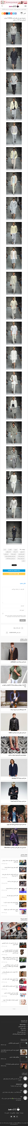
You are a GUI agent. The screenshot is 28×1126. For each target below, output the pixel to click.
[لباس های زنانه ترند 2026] (22, 883)
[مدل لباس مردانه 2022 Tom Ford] (14, 791)
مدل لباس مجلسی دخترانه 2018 (12, 1064)
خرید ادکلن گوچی (22, 1026)
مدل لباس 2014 (21, 556)
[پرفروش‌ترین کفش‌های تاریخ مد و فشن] (14, 744)
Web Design (23, 1025)
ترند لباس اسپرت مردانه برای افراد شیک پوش (16, 824)
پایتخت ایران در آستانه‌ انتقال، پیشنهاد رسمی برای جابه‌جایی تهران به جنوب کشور (10, 959)
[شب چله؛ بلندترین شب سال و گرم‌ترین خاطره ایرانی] (22, 945)
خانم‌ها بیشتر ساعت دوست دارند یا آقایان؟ (11, 903)
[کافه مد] (14, 1109)
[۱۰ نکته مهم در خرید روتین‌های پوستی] (22, 974)
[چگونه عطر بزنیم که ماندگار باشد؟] (22, 869)
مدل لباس (6, 554)
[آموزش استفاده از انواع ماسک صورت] (22, 1002)
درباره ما (21, 1113)
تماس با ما (7, 1113)
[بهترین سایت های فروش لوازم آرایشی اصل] (14, 930)
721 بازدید (17, 937)
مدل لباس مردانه (21, 558)
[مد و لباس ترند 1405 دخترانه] (22, 890)
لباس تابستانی (21, 554)
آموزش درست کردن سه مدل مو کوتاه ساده (10, 1050)
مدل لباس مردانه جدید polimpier (18, 662)
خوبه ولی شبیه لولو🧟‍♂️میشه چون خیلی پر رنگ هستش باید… (11, 1099)
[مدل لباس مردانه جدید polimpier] (14, 651)
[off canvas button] (25, 6)
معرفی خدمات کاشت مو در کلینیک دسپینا (11, 910)
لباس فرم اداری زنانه (21, 1032)
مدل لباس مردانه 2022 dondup (19, 778)
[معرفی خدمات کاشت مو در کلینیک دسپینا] (22, 911)
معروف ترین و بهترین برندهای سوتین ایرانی (10, 986)
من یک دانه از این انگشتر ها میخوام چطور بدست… (12, 1079)
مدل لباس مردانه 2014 (10, 558)
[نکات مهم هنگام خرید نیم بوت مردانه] (14, 699)
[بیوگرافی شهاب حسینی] (23, 1059)
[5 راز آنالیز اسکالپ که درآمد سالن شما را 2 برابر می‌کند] (22, 876)
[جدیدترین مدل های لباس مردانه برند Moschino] (14, 837)
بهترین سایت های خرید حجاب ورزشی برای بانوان (10, 861)
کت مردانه (15, 552)
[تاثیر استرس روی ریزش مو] (22, 897)
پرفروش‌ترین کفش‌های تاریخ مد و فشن (17, 755)
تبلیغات (17, 1113)
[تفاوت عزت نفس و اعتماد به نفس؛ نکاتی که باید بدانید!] (22, 995)
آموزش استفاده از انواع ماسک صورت (10, 1000)
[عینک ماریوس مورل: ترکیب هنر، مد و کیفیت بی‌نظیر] (22, 981)
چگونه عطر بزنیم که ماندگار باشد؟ (11, 867)
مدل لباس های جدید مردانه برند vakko (17, 733)
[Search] (2, 6)
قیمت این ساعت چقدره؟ (16, 1086)
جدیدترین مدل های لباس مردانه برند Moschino (15, 847)
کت (5, 549)
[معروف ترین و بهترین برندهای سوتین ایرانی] (22, 988)
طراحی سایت (23, 1028)
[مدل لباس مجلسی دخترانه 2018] (23, 1066)
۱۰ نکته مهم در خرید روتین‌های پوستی (10, 972)
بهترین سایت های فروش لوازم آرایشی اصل (15, 935)
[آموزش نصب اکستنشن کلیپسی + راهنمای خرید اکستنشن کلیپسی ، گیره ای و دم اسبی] (22, 952)
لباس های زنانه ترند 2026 (13, 881)
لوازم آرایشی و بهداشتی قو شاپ (19, 1034)
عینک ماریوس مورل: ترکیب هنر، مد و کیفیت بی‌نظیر (10, 979)
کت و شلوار (8, 552)
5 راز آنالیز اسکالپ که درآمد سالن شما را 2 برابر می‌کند (10, 875)
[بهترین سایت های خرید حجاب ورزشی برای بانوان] (22, 862)
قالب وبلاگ (23, 1030)
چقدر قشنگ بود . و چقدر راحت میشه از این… (11, 1092)
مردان (23, 561)
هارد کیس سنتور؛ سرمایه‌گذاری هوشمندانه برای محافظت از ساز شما (10, 965)
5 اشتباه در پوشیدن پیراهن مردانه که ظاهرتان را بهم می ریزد (14, 685)
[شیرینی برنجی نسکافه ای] (23, 1045)
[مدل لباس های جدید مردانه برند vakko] (14, 722)
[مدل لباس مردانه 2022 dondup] (14, 767)
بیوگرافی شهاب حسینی (14, 1057)
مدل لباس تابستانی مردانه (10, 556)
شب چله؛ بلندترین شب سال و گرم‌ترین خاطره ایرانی (10, 943)
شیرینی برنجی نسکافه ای (14, 1043)
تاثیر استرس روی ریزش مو (12, 895)
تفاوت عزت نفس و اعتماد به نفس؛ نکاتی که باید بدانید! (11, 993)
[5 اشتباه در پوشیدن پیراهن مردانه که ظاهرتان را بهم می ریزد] (14, 674)
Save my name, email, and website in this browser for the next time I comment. (15, 616)
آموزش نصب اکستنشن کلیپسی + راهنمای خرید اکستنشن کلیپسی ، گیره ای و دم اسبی (10, 951)
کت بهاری (22, 552)
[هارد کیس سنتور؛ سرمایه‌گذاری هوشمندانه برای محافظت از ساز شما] (22, 967)
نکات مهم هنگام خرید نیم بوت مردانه (18, 710)
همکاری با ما (12, 1113)
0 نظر (3, 9)
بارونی (15, 549)
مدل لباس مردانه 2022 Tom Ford (18, 801)
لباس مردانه (13, 554)
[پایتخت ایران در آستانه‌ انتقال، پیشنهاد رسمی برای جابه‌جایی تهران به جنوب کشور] (22, 959)
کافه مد (10, 549)
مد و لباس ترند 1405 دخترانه (12, 888)
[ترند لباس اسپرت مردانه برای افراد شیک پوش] (14, 814)
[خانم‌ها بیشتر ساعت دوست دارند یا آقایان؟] (22, 904)
